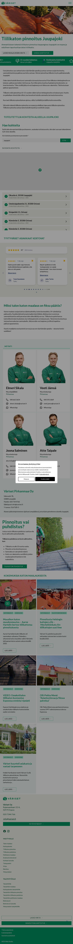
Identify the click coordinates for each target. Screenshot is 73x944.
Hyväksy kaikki (45, 479)
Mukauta (26, 479)
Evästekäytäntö (44, 474)
